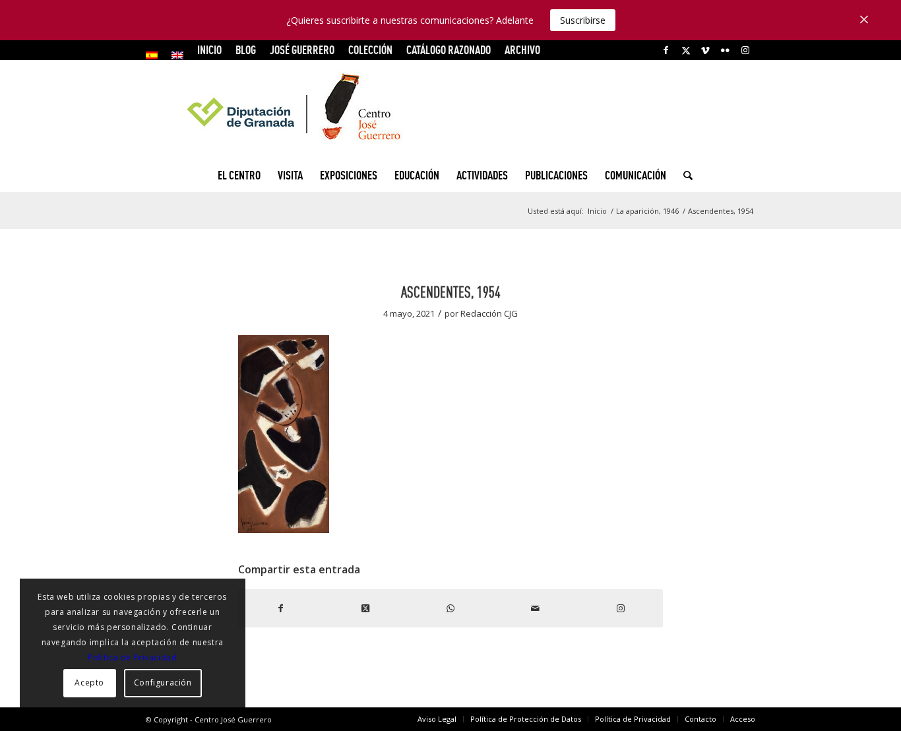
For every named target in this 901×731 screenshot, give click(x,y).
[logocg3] (450, 109)
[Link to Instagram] (745, 50)
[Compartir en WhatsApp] (450, 608)
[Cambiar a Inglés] (177, 55)
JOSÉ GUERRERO (302, 50)
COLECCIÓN (370, 50)
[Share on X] (365, 608)
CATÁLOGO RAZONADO (448, 50)
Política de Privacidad (132, 657)
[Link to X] (685, 50)
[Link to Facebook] (665, 50)
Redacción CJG (489, 313)
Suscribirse (583, 20)
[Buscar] (684, 175)
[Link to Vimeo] (705, 50)
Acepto (89, 682)
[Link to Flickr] (725, 50)
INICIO (209, 50)
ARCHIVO (522, 50)
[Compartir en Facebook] (280, 608)
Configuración (163, 682)
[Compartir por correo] (535, 608)
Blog (245, 50)
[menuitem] (155, 55)
